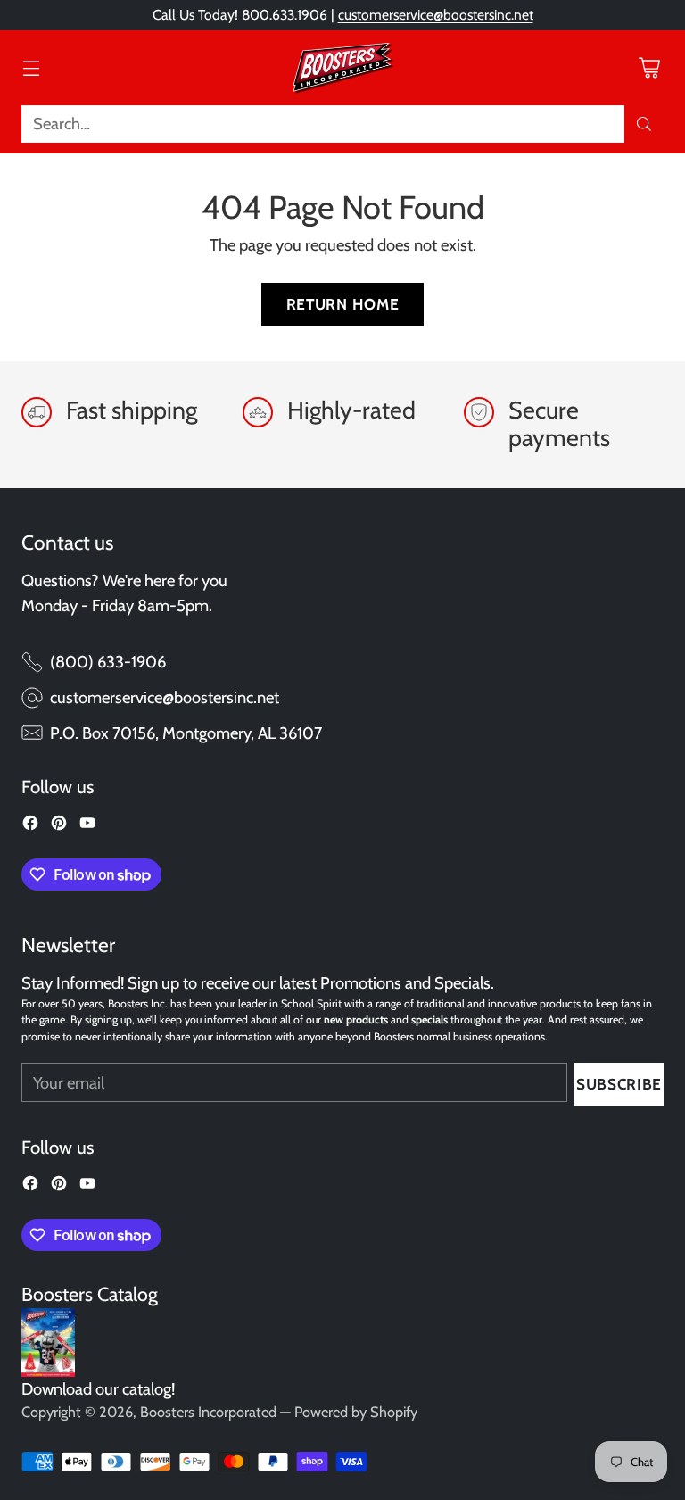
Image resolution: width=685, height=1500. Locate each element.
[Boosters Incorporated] (342, 68)
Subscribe (619, 1083)
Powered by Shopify (355, 1412)
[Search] (644, 124)
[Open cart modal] (649, 67)
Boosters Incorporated (208, 1412)
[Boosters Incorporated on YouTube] (87, 826)
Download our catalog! (98, 1389)
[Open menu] (30, 67)
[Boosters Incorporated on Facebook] (30, 826)
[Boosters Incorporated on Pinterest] (59, 826)
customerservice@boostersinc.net (435, 14)
